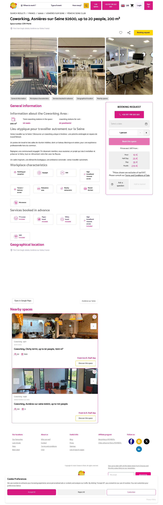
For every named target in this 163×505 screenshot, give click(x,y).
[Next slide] (93, 326)
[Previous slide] (16, 326)
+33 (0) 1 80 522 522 (111, 5)
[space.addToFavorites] (94, 317)
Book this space (129, 141)
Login (139, 5)
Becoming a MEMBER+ (106, 439)
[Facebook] (131, 441)
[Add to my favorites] (121, 32)
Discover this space (86, 363)
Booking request (143, 32)
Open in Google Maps (22, 300)
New (14, 446)
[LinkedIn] (139, 449)
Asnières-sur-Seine (55, 13)
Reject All (81, 492)
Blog (71, 439)
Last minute (16, 443)
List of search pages (77, 450)
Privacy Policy (151, 499)
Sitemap (73, 446)
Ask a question (120, 184)
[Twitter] (147, 441)
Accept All (31, 492)
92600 (40, 13)
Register (143, 475)
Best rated (16, 450)
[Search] (86, 5)
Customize (131, 492)
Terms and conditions (49, 446)
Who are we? (46, 439)
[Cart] (132, 5)
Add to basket (140, 184)
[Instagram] (139, 441)
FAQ (42, 450)
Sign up (148, 5)
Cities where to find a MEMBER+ (110, 443)
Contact (44, 443)
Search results (17, 13)
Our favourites (17, 439)
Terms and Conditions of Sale (137, 175)
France (31, 13)
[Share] (129, 32)
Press (72, 443)
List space (96, 5)
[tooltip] (13, 119)
